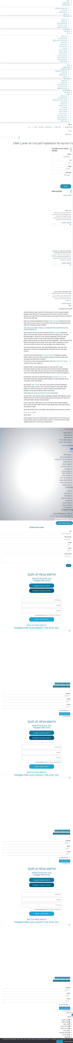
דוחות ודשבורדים (63, 46)
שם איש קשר (67, 536)
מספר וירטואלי (63, 44)
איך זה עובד (64, 10)
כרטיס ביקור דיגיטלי (62, 56)
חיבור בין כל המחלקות (59, 377)
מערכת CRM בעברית (62, 23)
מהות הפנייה (67, 553)
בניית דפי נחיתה (63, 54)
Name (69, 154)
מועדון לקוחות (63, 61)
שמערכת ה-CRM (54, 321)
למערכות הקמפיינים (48, 355)
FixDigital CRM (66, 5)
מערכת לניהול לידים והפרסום (60, 40)
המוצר (68, 33)
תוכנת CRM (64, 21)
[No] (55, 1042)
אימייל (68, 704)
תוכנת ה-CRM (35, 385)
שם (70, 531)
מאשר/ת (60, 1041)
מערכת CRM (66, 16)
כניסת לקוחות (66, 3)
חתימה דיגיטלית (63, 50)
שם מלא (68, 693)
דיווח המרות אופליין (62, 60)
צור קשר (65, 14)
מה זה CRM (64, 19)
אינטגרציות (67, 31)
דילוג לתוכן (69, 1013)
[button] (72, 1015)
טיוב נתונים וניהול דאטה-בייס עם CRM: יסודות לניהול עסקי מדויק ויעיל (61, 292)
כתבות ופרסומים (63, 12)
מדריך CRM (68, 211)
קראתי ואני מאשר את (63, 710)
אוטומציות (64, 48)
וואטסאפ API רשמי (62, 38)
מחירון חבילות (66, 29)
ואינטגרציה (57, 333)
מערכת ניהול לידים (62, 25)
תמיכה (68, 65)
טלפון (69, 548)
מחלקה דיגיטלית (63, 52)
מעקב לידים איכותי (61, 361)
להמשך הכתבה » (66, 223)
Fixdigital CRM (68, 429)
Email (69, 166)
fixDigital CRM (68, 127)
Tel (70, 160)
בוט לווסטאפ (64, 42)
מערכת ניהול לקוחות (62, 27)
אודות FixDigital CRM (61, 8)
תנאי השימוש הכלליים (66, 716)
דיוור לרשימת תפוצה (62, 58)
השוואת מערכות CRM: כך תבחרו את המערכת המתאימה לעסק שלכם (61, 252)
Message (68, 172)
